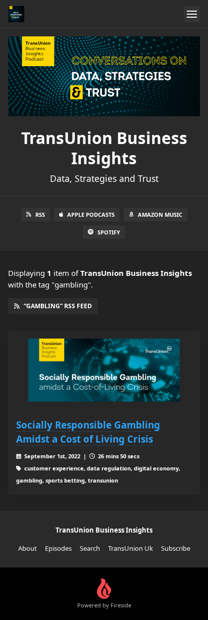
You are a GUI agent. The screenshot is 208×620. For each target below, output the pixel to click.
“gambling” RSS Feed (58, 306)
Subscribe (175, 548)
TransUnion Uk (130, 548)
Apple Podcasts (91, 214)
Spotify (108, 232)
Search (90, 548)
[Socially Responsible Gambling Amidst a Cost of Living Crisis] (104, 370)
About (27, 548)
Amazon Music (160, 214)
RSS (40, 214)
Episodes (58, 548)
